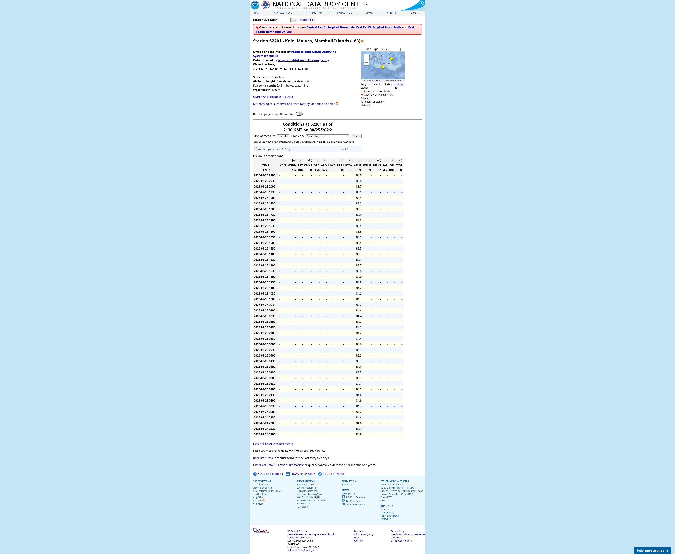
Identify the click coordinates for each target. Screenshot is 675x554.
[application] (383, 67)
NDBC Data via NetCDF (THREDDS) (397, 487)
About (415, 13)
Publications (303, 506)
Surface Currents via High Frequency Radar (401, 490)
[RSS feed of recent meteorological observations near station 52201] (337, 104)
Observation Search (262, 487)
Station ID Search (265, 20)
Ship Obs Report (260, 494)
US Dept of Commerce (298, 531)
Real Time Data (263, 458)
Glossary (358, 540)
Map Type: (372, 49)
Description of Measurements (273, 444)
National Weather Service (299, 537)
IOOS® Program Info (307, 490)
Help (356, 537)
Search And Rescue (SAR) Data (273, 97)
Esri (399, 80)
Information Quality (363, 534)
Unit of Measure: (265, 136)
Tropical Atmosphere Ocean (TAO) (397, 494)
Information (314, 13)
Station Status (303, 503)
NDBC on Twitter (333, 474)
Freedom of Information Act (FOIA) (408, 534)
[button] (366, 57)
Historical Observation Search (267, 490)
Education (343, 13)
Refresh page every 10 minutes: (274, 114)
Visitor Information (389, 515)
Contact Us (385, 518)
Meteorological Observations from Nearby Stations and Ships (294, 104)
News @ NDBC (349, 493)
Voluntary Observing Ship (309, 494)
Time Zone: (298, 136)
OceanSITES (386, 497)
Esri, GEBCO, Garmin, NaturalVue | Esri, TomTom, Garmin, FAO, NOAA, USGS (373, 80)
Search (391, 13)
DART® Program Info (307, 487)
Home (257, 13)
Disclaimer (359, 531)
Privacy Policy (397, 531)
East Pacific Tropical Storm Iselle (378, 27)
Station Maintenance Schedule (312, 500)
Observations (282, 13)
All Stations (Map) (261, 484)
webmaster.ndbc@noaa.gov (300, 550)
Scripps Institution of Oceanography (303, 60)
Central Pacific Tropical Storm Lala (331, 27)
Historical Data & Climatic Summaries (278, 465)
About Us (384, 509)
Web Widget (258, 503)
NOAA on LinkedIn (302, 474)
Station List (307, 20)
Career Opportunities (401, 540)
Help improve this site (652, 550)
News (368, 13)
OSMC (383, 500)
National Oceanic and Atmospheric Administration (311, 534)
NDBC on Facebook (270, 474)
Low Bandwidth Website (392, 484)
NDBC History (387, 512)
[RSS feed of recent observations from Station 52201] (362, 41)
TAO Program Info (305, 484)
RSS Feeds (257, 500)
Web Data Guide (305, 497)
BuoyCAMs (257, 497)
